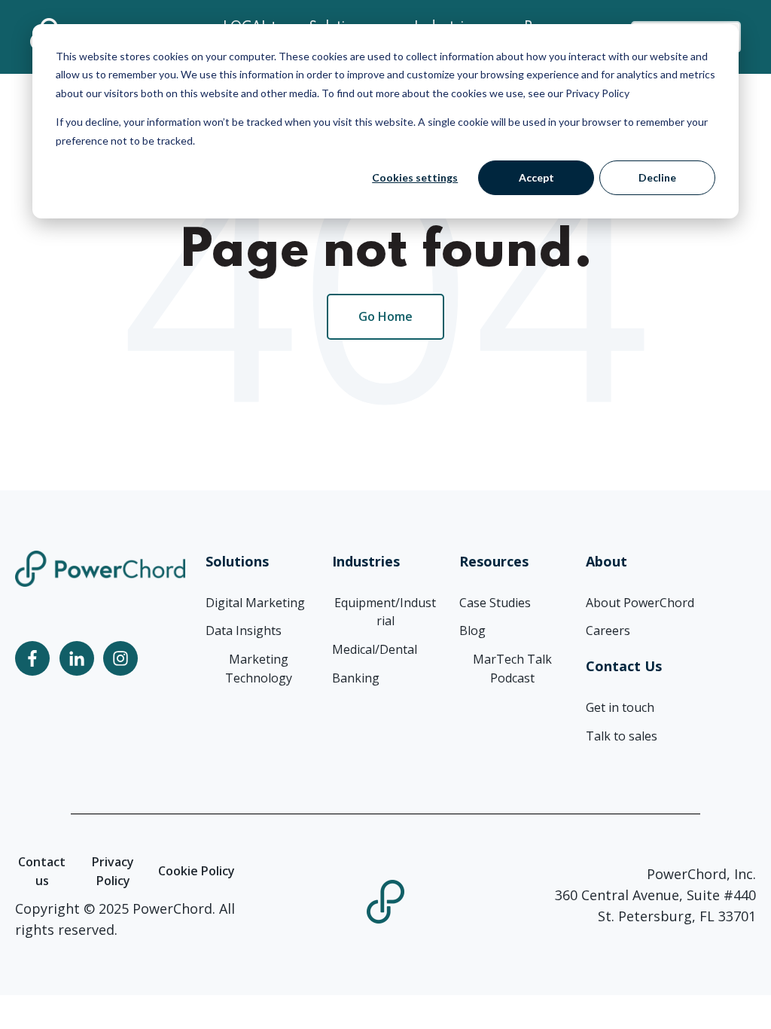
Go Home (385, 316)
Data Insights (244, 630)
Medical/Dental (374, 649)
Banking (355, 678)
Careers (608, 630)
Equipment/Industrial (385, 612)
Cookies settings (415, 177)
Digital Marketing (255, 602)
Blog (472, 630)
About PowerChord (640, 602)
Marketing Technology (258, 668)
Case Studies (495, 602)
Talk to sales (621, 736)
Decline (657, 177)
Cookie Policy (196, 871)
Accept (536, 177)
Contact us (42, 871)
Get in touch (620, 707)
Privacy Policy (113, 871)
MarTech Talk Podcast (512, 668)
